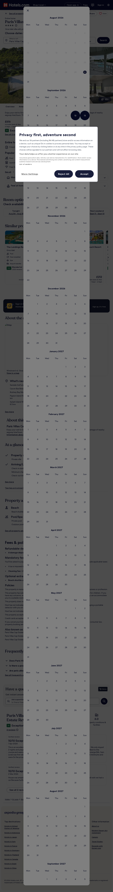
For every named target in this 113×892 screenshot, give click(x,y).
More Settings (29, 174)
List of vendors (25, 164)
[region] (56, 154)
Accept (84, 174)
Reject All (63, 174)
